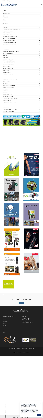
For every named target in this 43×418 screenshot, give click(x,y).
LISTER (4, 325)
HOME (4, 319)
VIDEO (4, 330)
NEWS (4, 332)
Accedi (4, 19)
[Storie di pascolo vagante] (32, 340)
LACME (4, 323)
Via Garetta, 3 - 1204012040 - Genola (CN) (26, 319)
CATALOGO (5, 321)
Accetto (39, 415)
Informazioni (35, 412)
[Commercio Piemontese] (25, 340)
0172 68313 (4, 0)
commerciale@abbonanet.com (27, 322)
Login (9, 0)
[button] (22, 391)
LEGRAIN (5, 327)
